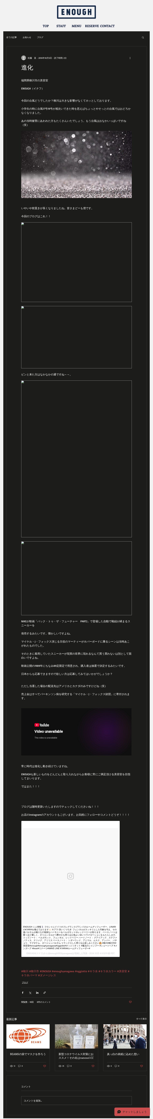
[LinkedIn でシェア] (37, 992)
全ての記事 (11, 37)
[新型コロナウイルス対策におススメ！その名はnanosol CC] (76, 1036)
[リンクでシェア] (44, 992)
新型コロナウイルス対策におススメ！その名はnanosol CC (76, 1056)
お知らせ (27, 37)
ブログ (40, 37)
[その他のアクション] (130, 58)
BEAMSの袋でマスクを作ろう (28, 1054)
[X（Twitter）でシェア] (30, 992)
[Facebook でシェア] (22, 992)
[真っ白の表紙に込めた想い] (125, 1036)
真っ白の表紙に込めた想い (123, 1054)
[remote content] (76, 732)
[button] (142, 37)
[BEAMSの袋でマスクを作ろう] (28, 1036)
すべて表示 (141, 1018)
